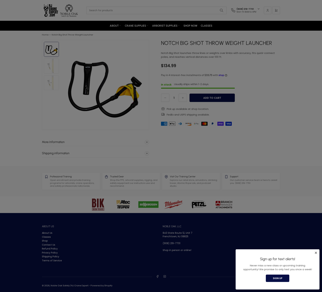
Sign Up (277, 278)
